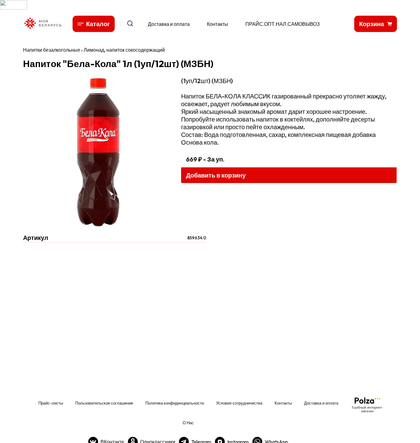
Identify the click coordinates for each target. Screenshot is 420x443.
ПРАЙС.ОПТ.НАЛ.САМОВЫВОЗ (282, 24)
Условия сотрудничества (239, 403)
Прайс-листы (50, 403)
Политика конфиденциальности (174, 403)
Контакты (217, 24)
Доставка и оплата (169, 24)
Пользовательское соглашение (104, 403)
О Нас (188, 423)
